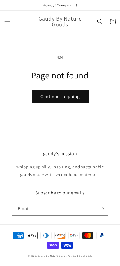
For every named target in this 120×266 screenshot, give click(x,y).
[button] (7, 21)
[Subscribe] (101, 209)
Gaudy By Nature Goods (52, 255)
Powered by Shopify (80, 255)
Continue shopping (60, 96)
